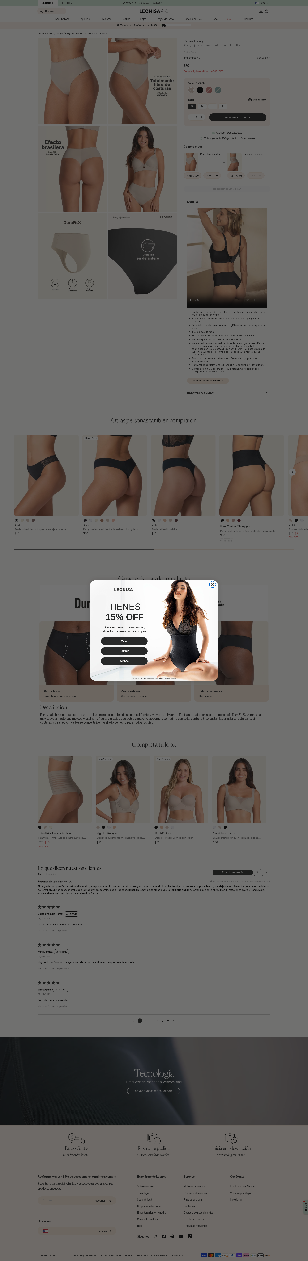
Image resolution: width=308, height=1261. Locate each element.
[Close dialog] (212, 584)
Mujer (124, 641)
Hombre (124, 651)
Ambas (124, 661)
